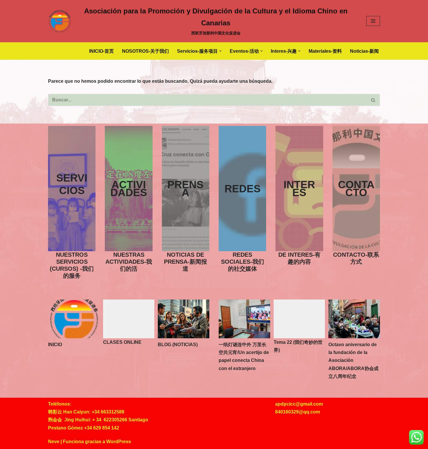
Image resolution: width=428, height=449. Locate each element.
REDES (242, 189)
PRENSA (185, 188)
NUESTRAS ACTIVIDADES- (128, 261)
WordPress (118, 441)
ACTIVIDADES (128, 188)
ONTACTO (359, 188)
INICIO (55, 344)
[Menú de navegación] (373, 21)
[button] (220, 51)
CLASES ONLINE (122, 342)
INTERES (299, 188)
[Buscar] (373, 100)
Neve (53, 441)
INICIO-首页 (101, 51)
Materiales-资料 (325, 51)
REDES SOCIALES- (242, 261)
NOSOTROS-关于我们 (145, 51)
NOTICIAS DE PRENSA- (185, 261)
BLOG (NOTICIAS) (178, 344)
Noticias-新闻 (364, 51)
